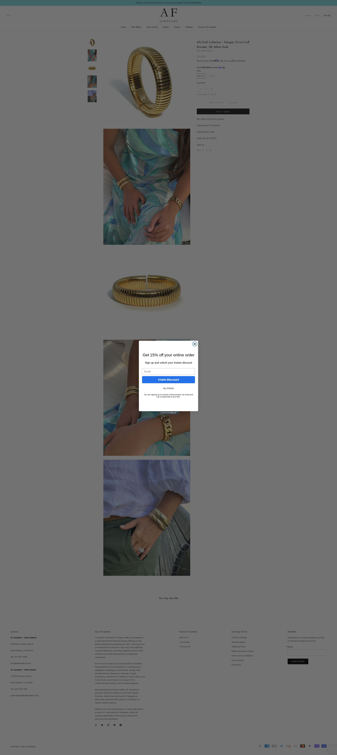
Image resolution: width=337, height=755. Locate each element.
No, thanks (168, 388)
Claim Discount (168, 380)
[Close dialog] (194, 344)
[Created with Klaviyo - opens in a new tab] (168, 412)
